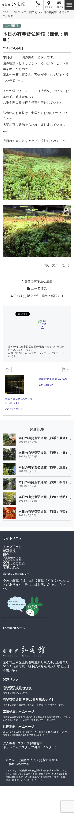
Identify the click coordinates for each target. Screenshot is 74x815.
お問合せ (59, 7)
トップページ (12, 546)
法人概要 (9, 743)
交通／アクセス (14, 562)
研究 (6, 554)
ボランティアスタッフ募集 (22, 747)
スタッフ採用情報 (30, 743)
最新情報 (9, 550)
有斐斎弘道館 (12, 558)
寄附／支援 (11, 566)
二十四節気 (11, 25)
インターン (50, 747)
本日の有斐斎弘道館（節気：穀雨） (35, 296)
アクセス (49, 7)
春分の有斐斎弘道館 (38, 281)
